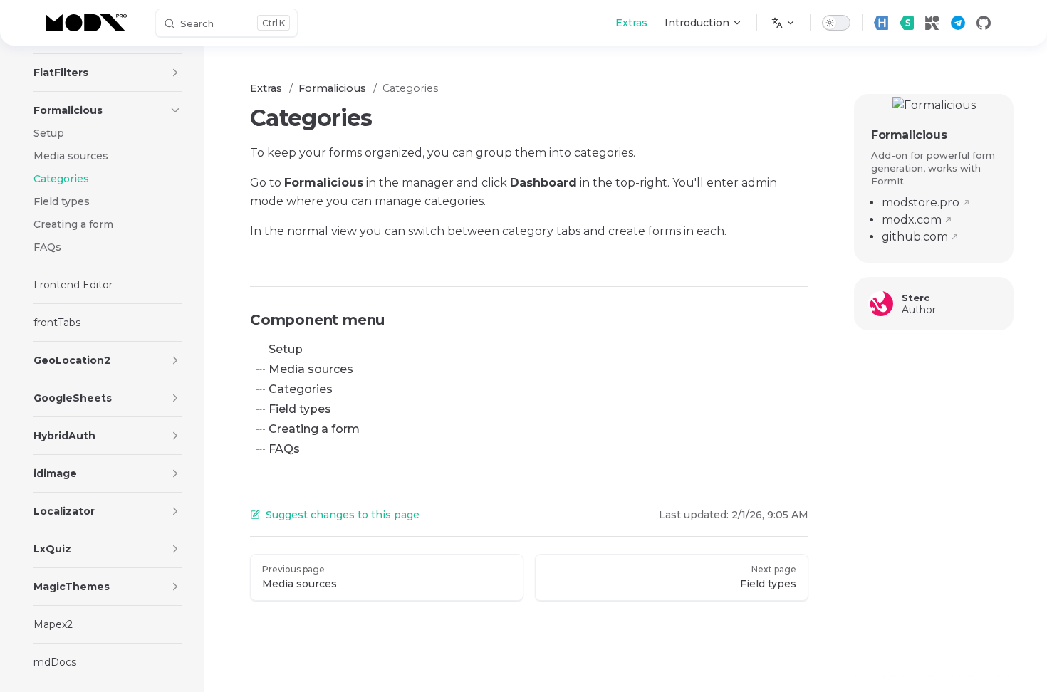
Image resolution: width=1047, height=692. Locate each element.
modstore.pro (920, 202)
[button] (175, 72)
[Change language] (783, 23)
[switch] (836, 23)
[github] (983, 23)
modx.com (912, 219)
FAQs (284, 449)
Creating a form (314, 429)
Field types (300, 409)
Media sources (311, 369)
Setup (286, 349)
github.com (915, 236)
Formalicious (909, 135)
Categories (301, 389)
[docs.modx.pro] (89, 23)
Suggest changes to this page (343, 514)
